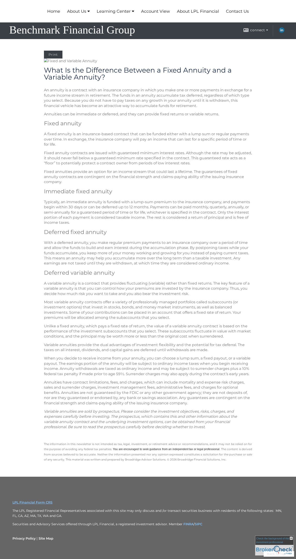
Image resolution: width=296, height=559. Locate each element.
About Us (76, 11)
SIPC (198, 524)
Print (53, 54)
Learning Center (114, 11)
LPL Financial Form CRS (32, 502)
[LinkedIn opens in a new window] (281, 32)
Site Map (46, 538)
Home (53, 11)
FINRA (188, 524)
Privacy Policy (24, 538)
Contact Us (237, 11)
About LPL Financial (198, 11)
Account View (155, 11)
